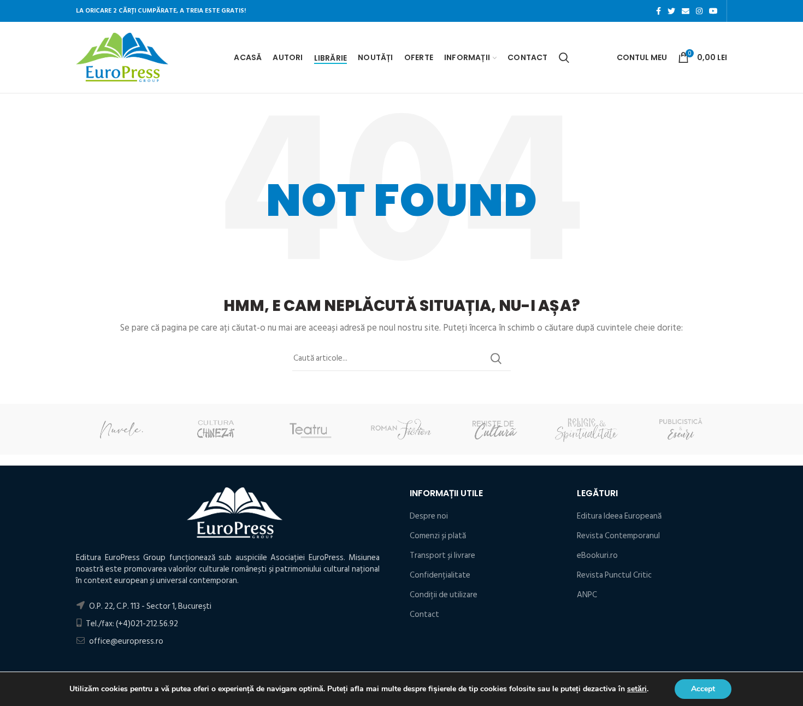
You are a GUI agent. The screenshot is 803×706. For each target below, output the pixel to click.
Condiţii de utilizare (443, 595)
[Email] (685, 11)
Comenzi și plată (438, 536)
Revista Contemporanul (618, 536)
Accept (703, 689)
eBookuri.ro (597, 555)
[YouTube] (713, 11)
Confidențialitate (440, 575)
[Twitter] (671, 11)
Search (496, 358)
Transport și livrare (442, 555)
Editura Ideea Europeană (619, 516)
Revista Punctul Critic (614, 575)
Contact (424, 614)
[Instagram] (699, 11)
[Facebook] (658, 11)
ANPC (587, 595)
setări (637, 689)
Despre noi (429, 516)
